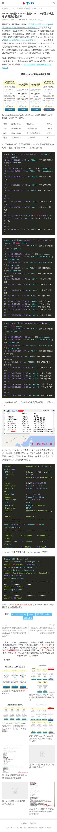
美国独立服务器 (31, 9)
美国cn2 (48, 614)
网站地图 (20, 828)
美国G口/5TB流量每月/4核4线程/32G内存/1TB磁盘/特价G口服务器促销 (41, 811)
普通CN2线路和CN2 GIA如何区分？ (20, 40)
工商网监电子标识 (45, 828)
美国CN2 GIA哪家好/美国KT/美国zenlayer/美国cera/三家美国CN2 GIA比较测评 (42, 630)
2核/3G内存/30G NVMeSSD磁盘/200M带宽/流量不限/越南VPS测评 (41, 738)
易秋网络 (33, 823)
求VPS (28, 3)
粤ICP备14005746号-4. (31, 828)
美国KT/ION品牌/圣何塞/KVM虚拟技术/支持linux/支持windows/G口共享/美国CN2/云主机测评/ (14, 632)
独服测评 (20, 9)
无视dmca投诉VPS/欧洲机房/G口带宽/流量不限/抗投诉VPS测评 (41, 697)
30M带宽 (15, 614)
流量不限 (39, 614)
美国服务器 (28, 618)
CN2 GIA (23, 614)
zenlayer (31, 614)
